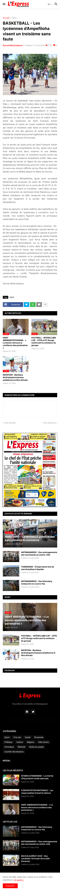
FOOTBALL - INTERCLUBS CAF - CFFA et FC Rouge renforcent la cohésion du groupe (43, 341)
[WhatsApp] (33, 304)
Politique (8, 742)
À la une (17, 737)
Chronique (9, 747)
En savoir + (19, 880)
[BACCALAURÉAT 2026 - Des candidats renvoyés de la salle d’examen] (11, 860)
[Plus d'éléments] (45, 304)
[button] (4, 4)
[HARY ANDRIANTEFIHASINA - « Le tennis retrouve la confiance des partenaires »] (11, 809)
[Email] (39, 304)
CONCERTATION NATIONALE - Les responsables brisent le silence (37, 791)
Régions (30, 742)
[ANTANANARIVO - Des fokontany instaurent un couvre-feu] (11, 585)
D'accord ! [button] (10, 886)
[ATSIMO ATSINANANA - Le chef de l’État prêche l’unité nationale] (11, 780)
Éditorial (21, 747)
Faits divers (43, 742)
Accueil (6, 18)
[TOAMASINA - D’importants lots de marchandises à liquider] (11, 571)
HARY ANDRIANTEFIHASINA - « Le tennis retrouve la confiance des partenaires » (15, 342)
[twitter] (33, 711)
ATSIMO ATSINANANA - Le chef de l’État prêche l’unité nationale (37, 777)
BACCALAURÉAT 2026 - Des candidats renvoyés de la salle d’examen (35, 858)
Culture (19, 742)
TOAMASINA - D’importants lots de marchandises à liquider (37, 568)
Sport (14, 18)
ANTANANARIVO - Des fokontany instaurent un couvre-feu (36, 582)
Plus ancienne (49, 423)
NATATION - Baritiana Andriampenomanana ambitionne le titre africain (15, 377)
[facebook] (27, 711)
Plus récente (10, 423)
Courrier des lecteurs (13, 751)
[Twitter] (26, 304)
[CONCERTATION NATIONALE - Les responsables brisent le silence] (11, 794)
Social (27, 737)
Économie (38, 737)
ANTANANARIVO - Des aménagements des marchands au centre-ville (39, 553)
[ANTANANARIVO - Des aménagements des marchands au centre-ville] (11, 556)
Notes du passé (36, 747)
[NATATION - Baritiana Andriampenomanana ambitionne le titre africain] (11, 654)
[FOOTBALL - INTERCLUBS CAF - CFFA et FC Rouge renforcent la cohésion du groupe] (11, 640)
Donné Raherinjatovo (13, 45)
